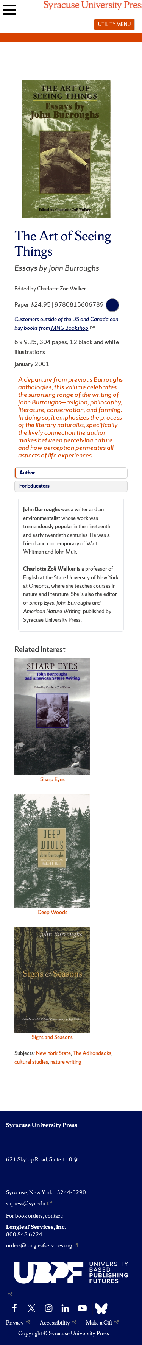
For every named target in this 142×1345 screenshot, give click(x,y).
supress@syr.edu (25, 1203)
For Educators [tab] (34, 486)
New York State (53, 1053)
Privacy (15, 1322)
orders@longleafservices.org (39, 1245)
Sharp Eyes (52, 779)
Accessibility (55, 1322)
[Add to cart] (112, 305)
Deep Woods (52, 912)
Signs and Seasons (52, 1037)
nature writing (65, 1061)
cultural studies (31, 1061)
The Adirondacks (92, 1053)
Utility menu (114, 24)
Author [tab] (27, 473)
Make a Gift (99, 1322)
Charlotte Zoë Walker (61, 288)
